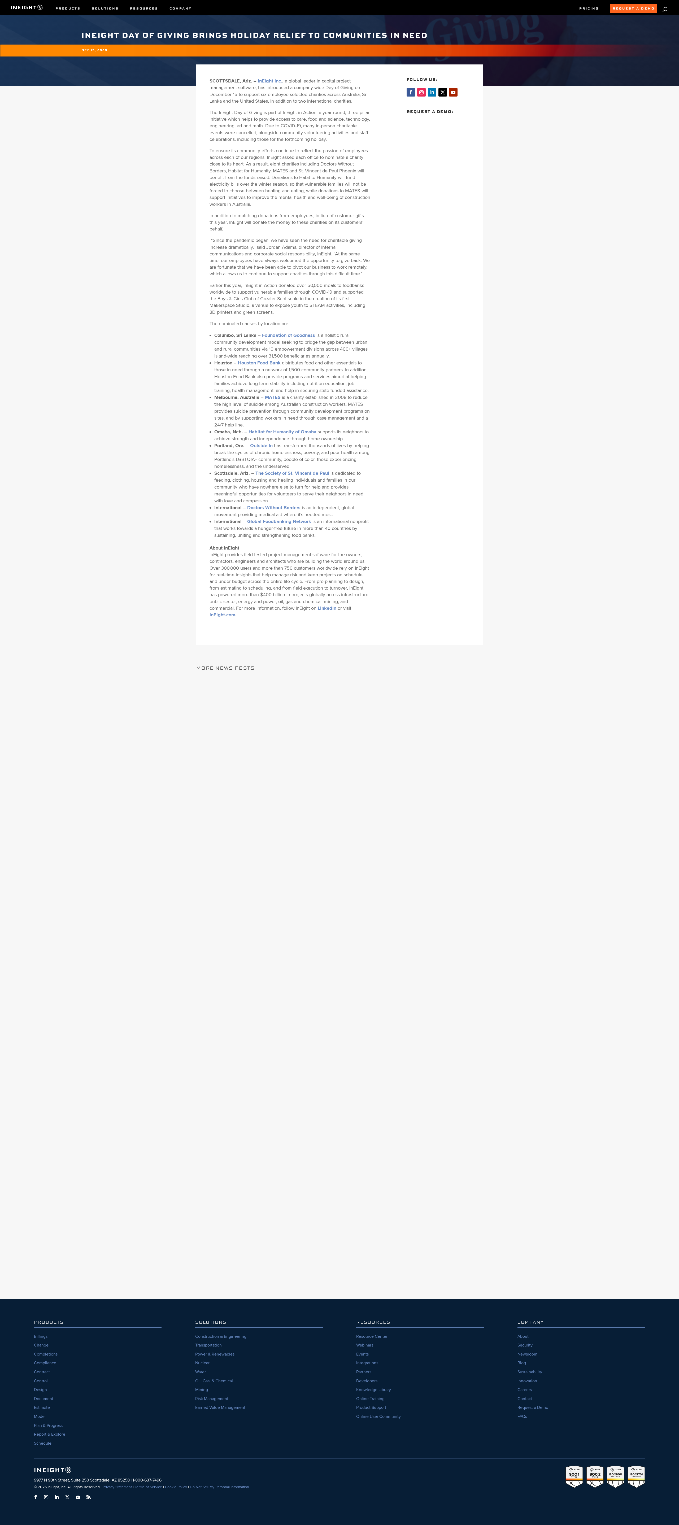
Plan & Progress (48, 1425)
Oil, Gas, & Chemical (214, 1381)
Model (40, 1416)
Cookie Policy (176, 1487)
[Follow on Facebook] (411, 92)
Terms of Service (148, 1487)
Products (68, 8)
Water (200, 1372)
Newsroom (527, 1354)
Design (40, 1389)
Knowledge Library (373, 1389)
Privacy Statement (117, 1487)
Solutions (105, 8)
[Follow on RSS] (88, 1497)
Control (41, 1381)
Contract (42, 1372)
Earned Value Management (220, 1407)
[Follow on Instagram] (421, 92)
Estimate (42, 1407)
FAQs (522, 1416)
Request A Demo (634, 8)
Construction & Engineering (220, 1336)
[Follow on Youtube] (453, 92)
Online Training (370, 1398)
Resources (144, 8)
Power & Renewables (214, 1354)
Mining (201, 1389)
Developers (366, 1381)
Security (525, 1345)
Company (180, 8)
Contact (524, 1398)
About (523, 1336)
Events (362, 1354)
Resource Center (372, 1336)
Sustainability (529, 1372)
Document (43, 1398)
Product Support (371, 1407)
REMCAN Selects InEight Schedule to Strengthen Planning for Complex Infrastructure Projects (329, 847)
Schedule (42, 1443)
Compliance (45, 1363)
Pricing (589, 8)
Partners (363, 1372)
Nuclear (202, 1363)
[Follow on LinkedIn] (432, 92)
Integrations (367, 1363)
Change (41, 1345)
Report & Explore (49, 1434)
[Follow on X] (442, 92)
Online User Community (378, 1416)
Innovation (527, 1381)
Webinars (364, 1345)
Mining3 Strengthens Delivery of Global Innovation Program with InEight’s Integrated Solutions (330, 1245)
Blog (521, 1363)
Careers (524, 1389)
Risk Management (211, 1398)
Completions (46, 1354)
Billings (40, 1336)
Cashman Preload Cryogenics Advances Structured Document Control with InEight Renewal (338, 1046)
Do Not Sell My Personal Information (219, 1487)
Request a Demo (532, 1407)
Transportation (208, 1345)
